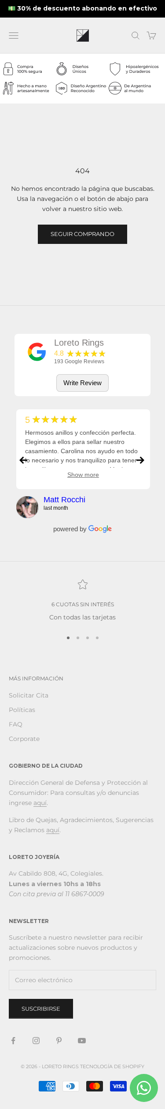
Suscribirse (41, 1008)
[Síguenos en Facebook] (13, 1040)
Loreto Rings (79, 342)
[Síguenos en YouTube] (81, 1040)
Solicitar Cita (28, 695)
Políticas (22, 710)
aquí (40, 803)
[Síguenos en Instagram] (36, 1040)
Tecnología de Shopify (112, 1066)
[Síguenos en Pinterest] (59, 1040)
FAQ (15, 724)
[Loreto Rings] (37, 352)
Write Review (82, 382)
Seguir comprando (82, 233)
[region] (82, 600)
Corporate (24, 739)
